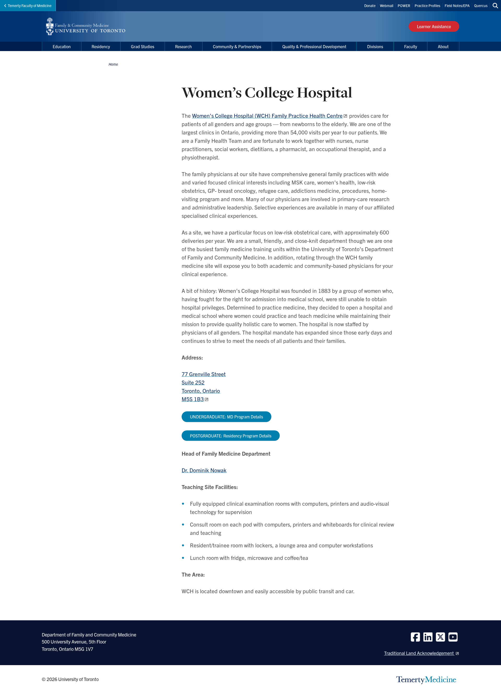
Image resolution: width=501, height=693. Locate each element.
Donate (369, 5)
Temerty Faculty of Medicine (29, 5)
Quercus (480, 5)
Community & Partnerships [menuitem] (237, 46)
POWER (404, 5)
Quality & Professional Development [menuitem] (314, 46)
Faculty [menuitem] (410, 46)
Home (113, 64)
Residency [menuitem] (101, 46)
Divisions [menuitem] (375, 46)
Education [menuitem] (62, 46)
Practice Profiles (427, 5)
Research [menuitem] (183, 46)
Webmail (386, 5)
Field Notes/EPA (457, 5)
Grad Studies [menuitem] (142, 46)
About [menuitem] (443, 46)
